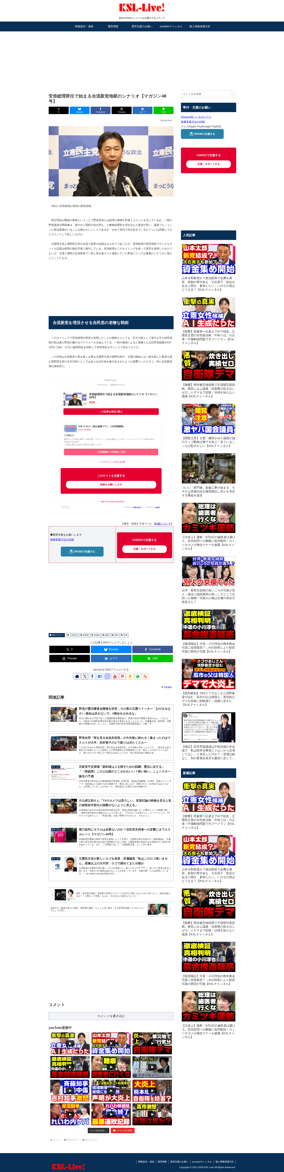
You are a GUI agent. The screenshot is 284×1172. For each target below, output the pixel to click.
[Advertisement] (142, 57)
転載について (163, 523)
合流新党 (74, 635)
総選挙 (86, 635)
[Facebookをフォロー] (92, 676)
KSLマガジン (58, 635)
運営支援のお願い (179, 1161)
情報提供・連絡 (146, 1161)
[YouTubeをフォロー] (115, 676)
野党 (126, 635)
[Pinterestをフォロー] (122, 676)
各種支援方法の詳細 (62, 539)
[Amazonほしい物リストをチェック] (130, 676)
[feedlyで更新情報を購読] (137, 676)
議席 (116, 635)
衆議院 (97, 635)
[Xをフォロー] (84, 676)
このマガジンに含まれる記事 (112, 462)
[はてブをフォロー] (99, 676)
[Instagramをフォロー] (107, 676)
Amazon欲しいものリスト (196, 117)
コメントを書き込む (111, 1016)
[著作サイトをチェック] (77, 676)
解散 (107, 635)
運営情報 (162, 1161)
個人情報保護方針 (224, 1161)
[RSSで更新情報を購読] (145, 676)
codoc (157, 507)
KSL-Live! (137, 507)
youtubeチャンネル (202, 1161)
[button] (233, 94)
